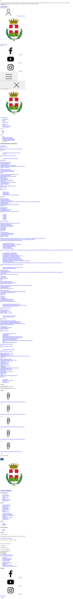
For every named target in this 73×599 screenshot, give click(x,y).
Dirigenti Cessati (3, 177)
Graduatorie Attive (6, 193)
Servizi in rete (2, 296)
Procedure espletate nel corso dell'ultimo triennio (11, 194)
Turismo (4, 510)
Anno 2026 (4, 214)
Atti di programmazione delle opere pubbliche (8, 320)
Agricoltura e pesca (6, 519)
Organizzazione (3, 160)
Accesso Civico (3, 373)
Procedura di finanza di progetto (8, 261)
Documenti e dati (5, 500)
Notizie (4, 523)
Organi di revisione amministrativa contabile (7, 292)
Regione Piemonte (3, 7)
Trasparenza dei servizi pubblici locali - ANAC (10, 306)
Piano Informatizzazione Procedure (6, 369)
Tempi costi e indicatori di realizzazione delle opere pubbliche (10, 321)
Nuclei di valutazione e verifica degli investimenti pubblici (10, 322)
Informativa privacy (6, 563)
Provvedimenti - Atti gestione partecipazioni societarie (9, 211)
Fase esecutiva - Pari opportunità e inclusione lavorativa (12, 258)
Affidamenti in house (4, 270)
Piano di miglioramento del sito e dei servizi (10, 566)
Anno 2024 (4, 216)
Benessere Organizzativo (4, 203)
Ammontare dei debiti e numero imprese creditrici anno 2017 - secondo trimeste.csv (13, 414)
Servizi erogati (2, 294)
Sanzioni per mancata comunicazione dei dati (8, 185)
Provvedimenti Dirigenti (4, 232)
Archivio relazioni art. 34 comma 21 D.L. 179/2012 (11, 304)
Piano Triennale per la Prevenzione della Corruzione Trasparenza (11, 148)
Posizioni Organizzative (4, 178)
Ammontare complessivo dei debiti (8, 140)
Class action (2, 297)
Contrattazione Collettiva (4, 183)
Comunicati (4, 524)
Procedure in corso (6, 191)
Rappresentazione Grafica (4, 210)
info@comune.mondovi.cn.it (8, 554)
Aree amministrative (6, 495)
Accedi (1, 134)
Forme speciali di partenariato (5, 271)
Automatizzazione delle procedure (8, 243)
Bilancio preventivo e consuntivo (6, 281)
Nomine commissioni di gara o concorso (7, 171)
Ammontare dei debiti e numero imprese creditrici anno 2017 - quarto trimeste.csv (12, 439)
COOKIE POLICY (3, 4)
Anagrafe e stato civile (6, 504)
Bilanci (1, 279)
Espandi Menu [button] (2, 145)
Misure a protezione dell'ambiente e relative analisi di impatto (13, 337)
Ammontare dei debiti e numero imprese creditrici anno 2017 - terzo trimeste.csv (12, 426)
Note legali (4, 564)
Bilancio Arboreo (3, 372)
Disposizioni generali (4, 146)
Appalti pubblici (5, 508)
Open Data (2, 364)
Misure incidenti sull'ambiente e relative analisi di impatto (12, 336)
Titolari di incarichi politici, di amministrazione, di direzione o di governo (12, 166)
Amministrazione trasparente (7, 562)
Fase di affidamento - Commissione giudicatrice (11, 254)
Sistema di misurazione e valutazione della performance (9, 204)
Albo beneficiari (3, 276)
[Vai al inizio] (0, 457)
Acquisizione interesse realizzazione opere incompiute (12, 244)
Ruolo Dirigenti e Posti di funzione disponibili (8, 176)
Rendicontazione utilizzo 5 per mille (6, 371)
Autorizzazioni (5, 518)
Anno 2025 (4, 215)
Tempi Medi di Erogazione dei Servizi (6, 299)
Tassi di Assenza (3, 181)
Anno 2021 (4, 219)
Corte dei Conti (3, 293)
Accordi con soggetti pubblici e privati (6, 234)
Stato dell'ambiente (6, 334)
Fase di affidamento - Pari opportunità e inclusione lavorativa (13, 255)
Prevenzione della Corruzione (5, 365)
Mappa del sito (2, 595)
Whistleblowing (3, 366)
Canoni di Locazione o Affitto (5, 286)
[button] (5, 119)
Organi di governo (6, 494)
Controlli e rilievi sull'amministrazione (6, 288)
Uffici (4, 496)
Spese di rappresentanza (4, 363)
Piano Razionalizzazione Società (5, 368)
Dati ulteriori (2, 376)
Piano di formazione (6, 382)
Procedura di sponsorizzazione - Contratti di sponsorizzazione (13, 259)
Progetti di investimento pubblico (8, 248)
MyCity (2, 597)
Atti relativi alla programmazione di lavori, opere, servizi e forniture (11, 264)
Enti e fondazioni (5, 497)
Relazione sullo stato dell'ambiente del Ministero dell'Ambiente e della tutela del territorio (17, 340)
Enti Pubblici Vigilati (3, 207)
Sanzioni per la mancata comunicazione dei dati (8, 165)
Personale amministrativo (7, 499)
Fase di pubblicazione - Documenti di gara (10, 253)
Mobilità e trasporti (6, 511)
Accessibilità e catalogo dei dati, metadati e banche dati (9, 367)
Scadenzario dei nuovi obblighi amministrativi (10, 158)
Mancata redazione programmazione (9, 245)
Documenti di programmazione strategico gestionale (11, 152)
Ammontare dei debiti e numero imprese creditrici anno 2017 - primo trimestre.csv (12, 401)
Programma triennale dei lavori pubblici (9, 268)
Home (4, 136)
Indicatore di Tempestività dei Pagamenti (9, 315)
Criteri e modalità (3, 277)
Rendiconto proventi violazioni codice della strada (8, 375)
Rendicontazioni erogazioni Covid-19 (6, 355)
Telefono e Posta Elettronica (5, 163)
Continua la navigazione (4, 6)
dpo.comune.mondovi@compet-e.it (6, 538)
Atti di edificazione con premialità (6, 327)
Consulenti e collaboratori (4, 167)
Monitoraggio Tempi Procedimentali (6, 225)
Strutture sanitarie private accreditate (6, 344)
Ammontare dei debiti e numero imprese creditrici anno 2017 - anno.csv (11, 451)
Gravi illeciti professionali (7, 247)
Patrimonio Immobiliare (4, 287)
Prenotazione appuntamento (7, 558)
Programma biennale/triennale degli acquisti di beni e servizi (13, 267)
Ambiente (4, 516)
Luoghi (4, 529)
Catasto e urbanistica (6, 509)
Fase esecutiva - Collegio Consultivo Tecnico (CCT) (11, 257)
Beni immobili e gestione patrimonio (6, 283)
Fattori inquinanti (5, 335)
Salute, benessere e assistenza (7, 517)
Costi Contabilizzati (3, 298)
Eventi (4, 530)
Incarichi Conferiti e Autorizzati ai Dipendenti (8, 182)
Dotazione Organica (3, 179)
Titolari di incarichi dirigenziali (5, 175)
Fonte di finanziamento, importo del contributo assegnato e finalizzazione (12, 323)
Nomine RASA (3, 361)
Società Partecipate (3, 208)
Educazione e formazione (7, 513)
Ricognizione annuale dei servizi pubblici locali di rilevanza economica (14, 305)
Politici (4, 498)
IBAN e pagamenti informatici (5, 310)
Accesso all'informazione (7, 125)
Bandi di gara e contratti (4, 236)
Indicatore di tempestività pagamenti (9, 139)
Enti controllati (2, 205)
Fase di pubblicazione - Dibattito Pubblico (10, 252)
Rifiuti (4, 341)
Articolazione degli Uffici (4, 164)
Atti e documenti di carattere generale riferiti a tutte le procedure (11, 240)
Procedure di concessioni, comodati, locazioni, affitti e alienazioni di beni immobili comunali (15, 285)
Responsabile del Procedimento (5, 162)
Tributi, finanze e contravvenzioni (8, 515)
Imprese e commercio (6, 507)
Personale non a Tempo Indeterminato (6, 180)
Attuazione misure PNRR (4, 362)
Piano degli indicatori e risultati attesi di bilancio (8, 282)
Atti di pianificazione (3, 326)
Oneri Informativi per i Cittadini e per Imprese (8, 155)
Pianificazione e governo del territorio (6, 324)
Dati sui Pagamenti (3, 311)
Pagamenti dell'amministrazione (8, 138)
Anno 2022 (4, 218)
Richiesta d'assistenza (6, 560)
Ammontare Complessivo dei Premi (6, 200)
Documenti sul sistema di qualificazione (9, 246)
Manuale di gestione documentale (6, 359)
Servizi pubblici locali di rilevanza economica (8, 301)
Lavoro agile (5, 381)
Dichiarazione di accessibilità (7, 565)
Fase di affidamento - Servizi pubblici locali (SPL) (11, 256)
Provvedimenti (2, 230)
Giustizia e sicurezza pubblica (8, 514)
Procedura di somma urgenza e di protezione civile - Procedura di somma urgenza (16, 260)
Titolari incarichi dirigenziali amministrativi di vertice (9, 174)
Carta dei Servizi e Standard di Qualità (6, 300)
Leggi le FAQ (5, 557)
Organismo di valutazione (4, 290)
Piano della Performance (4, 198)
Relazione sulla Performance (5, 199)
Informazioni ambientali (4, 328)
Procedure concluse (6, 192)
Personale (2, 172)
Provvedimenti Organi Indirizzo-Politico (7, 233)
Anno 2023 (4, 217)
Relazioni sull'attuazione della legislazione (10, 342)
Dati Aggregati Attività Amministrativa (6, 226)
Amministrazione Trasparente (8, 137)
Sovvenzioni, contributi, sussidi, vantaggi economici (9, 274)
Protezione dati (2, 370)
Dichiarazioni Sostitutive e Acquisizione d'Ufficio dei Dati (10, 223)
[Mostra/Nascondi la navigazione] (8, 76)
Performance (2, 196)
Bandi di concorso (3, 186)
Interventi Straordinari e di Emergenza (6, 353)
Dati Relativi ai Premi (4, 202)
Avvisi (1, 374)
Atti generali (2, 149)
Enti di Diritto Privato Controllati (5, 209)
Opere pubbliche (3, 318)
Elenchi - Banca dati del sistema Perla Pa (7, 170)
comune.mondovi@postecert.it (7, 555)
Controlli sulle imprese (4, 235)
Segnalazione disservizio (7, 559)
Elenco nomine (5, 379)
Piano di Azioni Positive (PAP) (8, 380)
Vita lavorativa (5, 506)
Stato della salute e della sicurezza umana (9, 339)
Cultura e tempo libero (6, 505)
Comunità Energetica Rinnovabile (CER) (9, 333)
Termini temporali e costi (4, 354)
